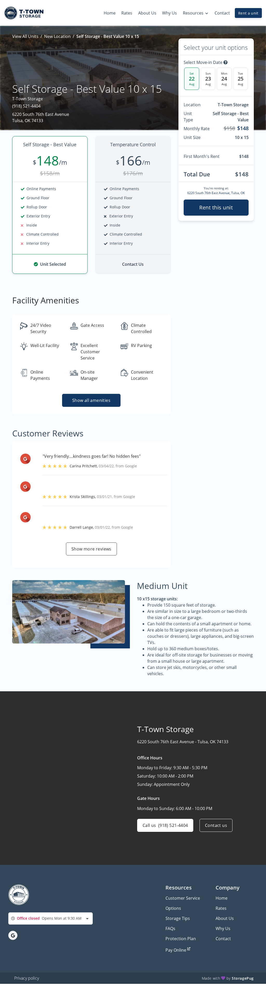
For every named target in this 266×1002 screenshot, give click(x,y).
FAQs (170, 928)
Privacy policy (26, 978)
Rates (221, 908)
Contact (223, 938)
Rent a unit (248, 13)
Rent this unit (216, 207)
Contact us (216, 825)
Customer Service (182, 898)
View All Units (25, 36)
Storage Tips (177, 918)
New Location (57, 36)
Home (222, 898)
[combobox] (50, 918)
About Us (225, 918)
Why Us (223, 928)
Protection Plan (180, 938)
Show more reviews (91, 549)
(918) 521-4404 (26, 106)
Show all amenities (91, 400)
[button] (12, 935)
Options (173, 908)
